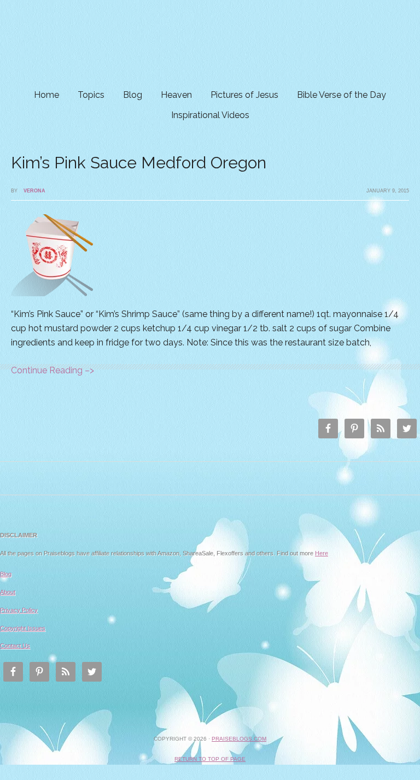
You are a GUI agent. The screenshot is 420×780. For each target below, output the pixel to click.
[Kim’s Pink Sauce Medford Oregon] (52, 304)
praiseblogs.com (239, 739)
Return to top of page (210, 759)
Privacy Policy (19, 610)
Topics (91, 95)
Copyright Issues (22, 628)
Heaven (176, 95)
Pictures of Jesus (244, 95)
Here (321, 553)
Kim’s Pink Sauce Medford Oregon (138, 162)
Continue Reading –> (52, 370)
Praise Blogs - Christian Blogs (210, 42)
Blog (132, 95)
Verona (34, 190)
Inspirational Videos (210, 115)
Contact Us (15, 645)
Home (46, 95)
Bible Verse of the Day (341, 95)
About (7, 592)
